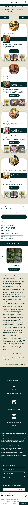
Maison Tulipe (7, 76)
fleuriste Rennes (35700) (7, 225)
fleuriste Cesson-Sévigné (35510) (9, 233)
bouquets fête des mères (9, 344)
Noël (5, 349)
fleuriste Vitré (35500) (6, 232)
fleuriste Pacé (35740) (6, 236)
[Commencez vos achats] (26, 2)
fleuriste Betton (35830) (7, 238)
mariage (5, 338)
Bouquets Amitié (14, 265)
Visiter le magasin (14, 51)
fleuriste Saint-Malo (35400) (8, 227)
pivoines (11, 346)
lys (17, 346)
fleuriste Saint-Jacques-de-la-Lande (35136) (12, 235)
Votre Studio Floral (9, 33)
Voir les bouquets (14, 269)
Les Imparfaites (8, 121)
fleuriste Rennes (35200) (7, 224)
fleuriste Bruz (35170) (6, 230)
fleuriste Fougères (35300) (8, 228)
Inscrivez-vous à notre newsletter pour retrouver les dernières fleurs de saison (12, 484)
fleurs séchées (18, 327)
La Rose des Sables (9, 168)
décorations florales (8, 335)
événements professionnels (10, 337)
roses (21, 343)
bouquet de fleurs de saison (10, 284)
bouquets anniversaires (9, 347)
